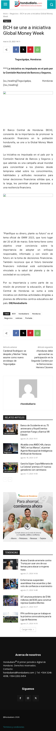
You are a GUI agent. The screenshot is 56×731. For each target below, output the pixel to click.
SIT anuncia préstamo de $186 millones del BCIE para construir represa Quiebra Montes (36, 600)
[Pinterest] (30, 49)
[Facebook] (16, 49)
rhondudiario (28, 403)
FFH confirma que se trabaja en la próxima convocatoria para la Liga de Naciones (36, 616)
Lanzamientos (9, 433)
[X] (23, 49)
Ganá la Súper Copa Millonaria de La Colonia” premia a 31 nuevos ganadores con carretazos (37, 466)
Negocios (14, 13)
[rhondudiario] (28, 388)
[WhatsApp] (37, 49)
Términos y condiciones (13, 727)
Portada (28, 318)
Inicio (5, 13)
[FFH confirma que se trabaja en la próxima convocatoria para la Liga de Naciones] (10, 617)
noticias (19, 318)
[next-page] (10, 479)
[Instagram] (28, 698)
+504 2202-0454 (17, 676)
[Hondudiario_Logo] (28, 4)
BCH (14, 313)
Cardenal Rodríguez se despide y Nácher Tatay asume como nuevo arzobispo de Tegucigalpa (15, 357)
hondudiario (24, 313)
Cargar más (27, 629)
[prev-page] (5, 479)
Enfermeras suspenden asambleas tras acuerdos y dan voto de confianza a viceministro (36, 583)
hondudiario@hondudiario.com (18, 672)
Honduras (36, 313)
